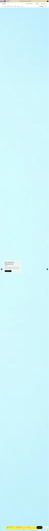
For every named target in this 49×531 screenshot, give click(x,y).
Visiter (22, 6)
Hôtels (5, 6)
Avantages (8, 6)
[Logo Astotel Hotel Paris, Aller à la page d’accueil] (4, 4)
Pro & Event (18, 6)
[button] (47, 1)
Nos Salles (15, 6)
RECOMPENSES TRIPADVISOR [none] (9, 263)
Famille (12, 6)
